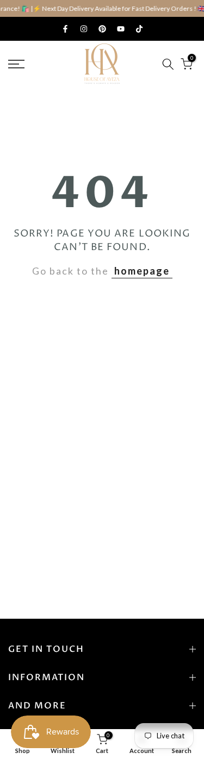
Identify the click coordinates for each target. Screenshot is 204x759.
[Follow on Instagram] (84, 28)
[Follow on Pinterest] (102, 28)
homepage (142, 271)
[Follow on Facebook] (65, 28)
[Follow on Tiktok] (139, 28)
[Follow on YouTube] (121, 28)
